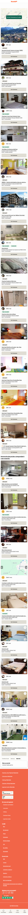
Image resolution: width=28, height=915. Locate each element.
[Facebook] (3, 892)
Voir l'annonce (14, 56)
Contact (4, 862)
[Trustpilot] (7, 899)
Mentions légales (6, 840)
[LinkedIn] (12, 892)
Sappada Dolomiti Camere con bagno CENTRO (12, 50)
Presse (4, 833)
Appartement (5, 248)
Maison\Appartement (7, 550)
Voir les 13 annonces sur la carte (14, 17)
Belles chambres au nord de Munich (10, 484)
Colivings (5, 811)
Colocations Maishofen (7, 776)
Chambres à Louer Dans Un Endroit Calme (11, 116)
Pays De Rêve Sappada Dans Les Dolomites (11, 83)
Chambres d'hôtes (6, 815)
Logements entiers (7, 819)
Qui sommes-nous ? (7, 866)
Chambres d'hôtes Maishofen (8, 783)
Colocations (5, 808)
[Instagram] (6, 892)
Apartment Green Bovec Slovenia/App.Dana (12, 380)
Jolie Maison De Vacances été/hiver (10, 149)
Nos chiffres (5, 847)
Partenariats (5, 837)
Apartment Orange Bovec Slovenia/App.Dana (12, 413)
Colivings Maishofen (6, 780)
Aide (4, 859)
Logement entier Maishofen (8, 787)
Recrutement (5, 830)
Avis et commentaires (7, 880)
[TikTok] (9, 892)
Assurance (5, 873)
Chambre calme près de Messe (9, 314)
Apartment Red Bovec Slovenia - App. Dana (11, 347)
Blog (4, 826)
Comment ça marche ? (7, 869)
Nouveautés (5, 851)
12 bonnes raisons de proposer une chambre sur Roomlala (12, 884)
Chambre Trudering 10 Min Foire (9, 281)
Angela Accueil (5, 649)
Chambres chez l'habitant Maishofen (10, 772)
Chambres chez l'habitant (8, 804)
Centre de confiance (7, 876)
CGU (4, 844)
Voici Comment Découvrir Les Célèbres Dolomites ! (13, 215)
